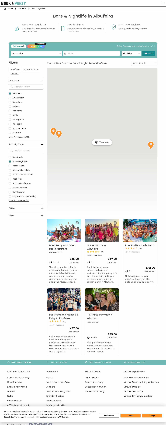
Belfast (15, 106)
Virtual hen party (133, 391)
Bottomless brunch (95, 387)
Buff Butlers (18, 192)
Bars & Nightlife (19, 161)
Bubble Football (19, 188)
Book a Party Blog (17, 387)
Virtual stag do (132, 387)
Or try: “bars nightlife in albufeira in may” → (136, 46)
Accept (152, 416)
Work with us (14, 400)
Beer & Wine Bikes (21, 170)
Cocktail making (94, 382)
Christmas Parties (56, 405)
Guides (11, 391)
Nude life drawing (95, 391)
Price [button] (12, 208)
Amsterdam (18, 98)
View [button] (11, 215)
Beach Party (18, 166)
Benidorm (17, 111)
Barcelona (17, 102)
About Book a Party (18, 377)
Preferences (109, 416)
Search (148, 53)
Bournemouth (19, 128)
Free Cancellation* (21, 362)
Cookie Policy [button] (9, 417)
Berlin (15, 115)
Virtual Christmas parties (138, 396)
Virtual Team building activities (141, 382)
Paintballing (91, 377)
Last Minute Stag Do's (58, 391)
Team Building (53, 400)
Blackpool (17, 124)
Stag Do (50, 387)
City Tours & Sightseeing (24, 196)
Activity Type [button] (16, 144)
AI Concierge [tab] (37, 45)
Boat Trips (17, 179)
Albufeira (22, 9)
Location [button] (14, 80)
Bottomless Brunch (21, 183)
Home (10, 9)
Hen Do (50, 377)
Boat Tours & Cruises (22, 174)
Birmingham (18, 119)
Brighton (16, 133)
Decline (130, 416)
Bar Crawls (17, 157)
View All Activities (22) (19, 201)
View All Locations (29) (19, 137)
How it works (14, 382)
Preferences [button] (64, 417)
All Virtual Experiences (136, 377)
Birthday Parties (55, 396)
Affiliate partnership (18, 405)
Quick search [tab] (18, 46)
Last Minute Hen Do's (58, 382)
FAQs (10, 396)
